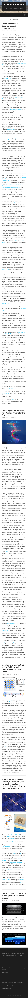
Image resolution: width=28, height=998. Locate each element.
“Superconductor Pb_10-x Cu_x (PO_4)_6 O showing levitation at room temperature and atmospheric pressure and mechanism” (13, 185)
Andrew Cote (5, 303)
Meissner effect (7, 78)
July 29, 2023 (5, 30)
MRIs (16, 240)
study (3, 642)
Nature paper (12, 701)
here (6, 227)
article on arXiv (5, 630)
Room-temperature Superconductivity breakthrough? (10, 26)
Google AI (13, 834)
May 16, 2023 (5, 417)
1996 (6, 746)
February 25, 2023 (6, 674)
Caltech (18, 834)
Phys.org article (12, 388)
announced (7, 917)
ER (23, 848)
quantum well (5, 269)
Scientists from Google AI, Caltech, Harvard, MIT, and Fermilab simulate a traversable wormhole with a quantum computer (13, 784)
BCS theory (16, 121)
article (21, 882)
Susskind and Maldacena (15, 862)
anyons (17, 448)
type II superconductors (16, 109)
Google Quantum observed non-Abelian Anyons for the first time (13, 412)
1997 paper (17, 555)
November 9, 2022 (6, 900)
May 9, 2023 (14, 642)
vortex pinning (19, 357)
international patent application (10, 202)
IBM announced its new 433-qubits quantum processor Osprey (14, 895)
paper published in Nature (13, 623)
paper (18, 209)
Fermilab (8, 836)
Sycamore (11, 838)
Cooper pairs (10, 129)
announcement (5, 393)
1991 (7, 551)
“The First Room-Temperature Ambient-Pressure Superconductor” (14, 178)
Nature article (6, 879)
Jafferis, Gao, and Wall (10, 869)
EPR (21, 853)
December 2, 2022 (6, 790)
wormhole (12, 841)
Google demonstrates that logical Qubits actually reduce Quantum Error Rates (13, 668)
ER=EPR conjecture (6, 846)
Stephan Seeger (14, 4)
